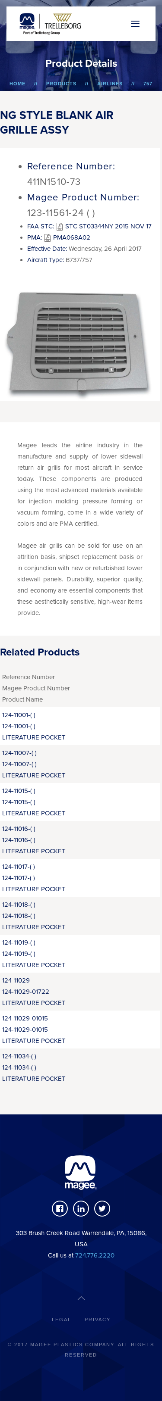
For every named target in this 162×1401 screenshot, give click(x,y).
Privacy (98, 1319)
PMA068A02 (70, 237)
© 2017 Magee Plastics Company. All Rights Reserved (81, 1349)
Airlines (110, 83)
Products (61, 83)
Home (17, 83)
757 (147, 83)
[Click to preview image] (80, 339)
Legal (61, 1319)
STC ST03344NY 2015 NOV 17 (108, 226)
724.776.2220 (94, 1255)
